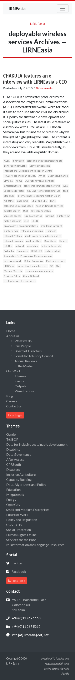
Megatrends (15, 494)
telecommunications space (18, 205)
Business (51, 231)
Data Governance (18, 454)
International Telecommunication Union (39, 195)
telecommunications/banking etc (44, 160)
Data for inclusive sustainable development (37, 444)
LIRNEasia (9, 266)
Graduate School (33, 215)
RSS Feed (18, 580)
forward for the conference (32, 266)
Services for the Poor (21, 540)
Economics (22, 251)
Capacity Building (19, 479)
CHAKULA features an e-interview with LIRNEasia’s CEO (35, 79)
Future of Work (17, 515)
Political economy (55, 261)
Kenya (19, 180)
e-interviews (11, 231)
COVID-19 (14, 525)
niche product (52, 251)
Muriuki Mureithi (13, 271)
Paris (53, 200)
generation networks (15, 165)
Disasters (13, 469)
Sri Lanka (9, 251)
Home (10, 331)
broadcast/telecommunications (21, 226)
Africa (42, 175)
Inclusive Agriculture (21, 474)
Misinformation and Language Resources (35, 545)
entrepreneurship (41, 210)
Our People (23, 346)
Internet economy (13, 241)
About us (12, 336)
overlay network (12, 261)
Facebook (18, 571)
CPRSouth (13, 464)
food (65, 190)
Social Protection (18, 530)
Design (63, 241)
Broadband (50, 241)
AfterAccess (15, 459)
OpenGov (13, 504)
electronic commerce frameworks (42, 185)
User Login (15, 415)
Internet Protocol (13, 236)
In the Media (23, 366)
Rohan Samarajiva (33, 261)
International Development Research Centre (28, 170)
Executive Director (14, 190)
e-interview (63, 215)
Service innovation (40, 165)
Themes (20, 376)
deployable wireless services (20, 281)
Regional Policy (12, 276)
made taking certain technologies (43, 236)
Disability (13, 449)
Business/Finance (58, 175)
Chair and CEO (39, 200)
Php (58, 266)
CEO (26, 220)
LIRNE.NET (36, 251)
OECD (34, 220)
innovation (18, 160)
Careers (12, 401)
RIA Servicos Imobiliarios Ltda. (20, 175)
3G (51, 266)
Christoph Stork (12, 185)
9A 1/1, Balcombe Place (28, 605)
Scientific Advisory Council (34, 356)
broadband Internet (51, 226)
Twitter (17, 563)
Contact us (14, 406)
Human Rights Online (21, 535)
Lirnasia (8, 180)
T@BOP (12, 439)
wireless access (12, 215)
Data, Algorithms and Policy (26, 484)
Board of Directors (28, 351)
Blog (9, 396)
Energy (11, 499)
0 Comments (44, 88)
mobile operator (12, 220)
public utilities (33, 241)
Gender (11, 434)
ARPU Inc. (9, 200)
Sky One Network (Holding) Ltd (43, 190)
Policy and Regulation (21, 520)
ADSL (7, 160)
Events (19, 381)
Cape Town (23, 200)
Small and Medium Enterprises (27, 510)
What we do (23, 341)
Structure (9, 195)
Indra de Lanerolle (51, 246)
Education (13, 489)
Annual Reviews (26, 361)
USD (25, 210)
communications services (39, 271)
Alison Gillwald (31, 276)
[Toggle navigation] (63, 8)
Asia (65, 185)
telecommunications (32, 231)
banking (49, 215)
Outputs (20, 386)
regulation (33, 246)
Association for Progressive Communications (28, 256)
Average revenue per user (39, 180)
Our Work (13, 371)
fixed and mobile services (49, 205)
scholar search (12, 210)
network (19, 246)
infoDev (8, 246)
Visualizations (25, 391)
